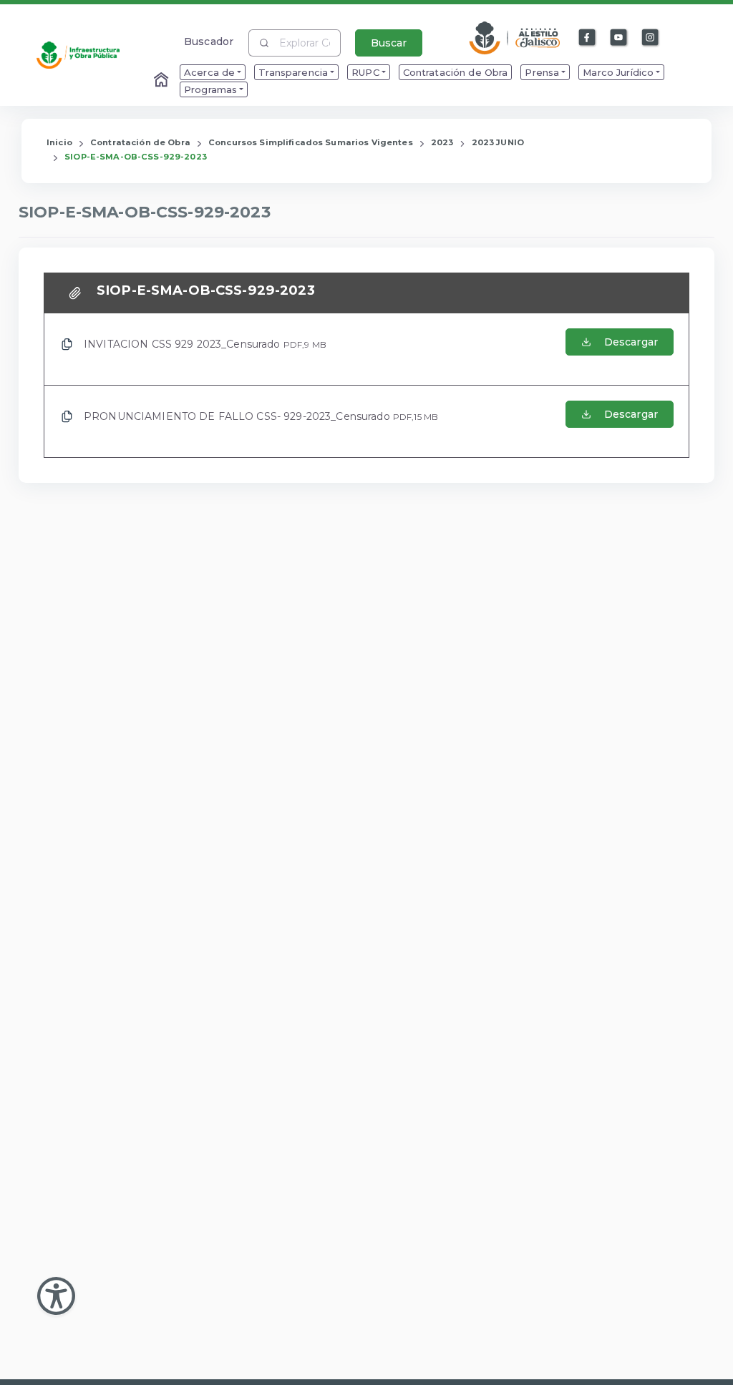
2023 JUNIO (498, 142)
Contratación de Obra (140, 142)
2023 (442, 142)
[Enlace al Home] (162, 80)
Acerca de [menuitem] (209, 72)
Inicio (59, 142)
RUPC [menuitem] (365, 72)
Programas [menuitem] (210, 89)
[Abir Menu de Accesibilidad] (56, 1296)
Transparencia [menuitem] (293, 72)
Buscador (208, 41)
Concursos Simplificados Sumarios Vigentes (310, 142)
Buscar (389, 42)
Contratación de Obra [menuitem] (455, 72)
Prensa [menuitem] (542, 72)
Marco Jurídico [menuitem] (618, 72)
